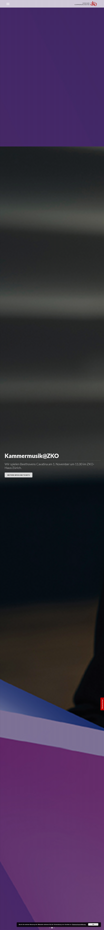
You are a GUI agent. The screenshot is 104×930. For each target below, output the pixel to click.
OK (93, 924)
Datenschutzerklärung (79, 924)
